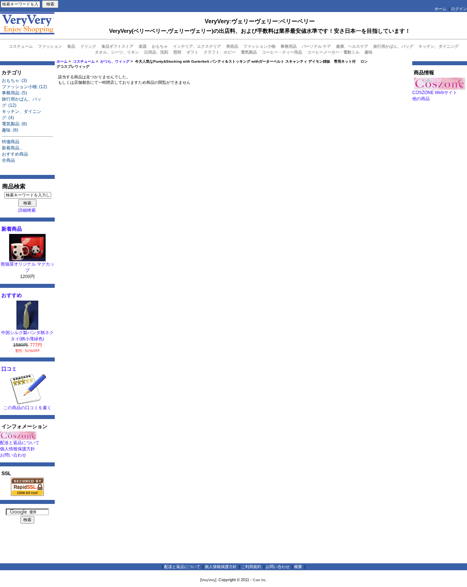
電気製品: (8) (14, 123)
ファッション (50, 46)
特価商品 (10, 141)
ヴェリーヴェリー (254, 21)
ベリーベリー (297, 21)
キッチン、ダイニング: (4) (21, 114)
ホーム (441, 9)
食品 (71, 46)
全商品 (8, 160)
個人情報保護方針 (17, 448)
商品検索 (14, 186)
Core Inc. (260, 580)
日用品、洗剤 (156, 52)
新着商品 (11, 229)
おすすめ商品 (15, 154)
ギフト (192, 52)
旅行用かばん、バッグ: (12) (21, 102)
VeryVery (217, 21)
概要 (298, 566)
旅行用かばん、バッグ (393, 46)
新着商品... (12, 147)
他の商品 (421, 98)
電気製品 (249, 52)
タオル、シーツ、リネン (117, 52)
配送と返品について (19, 442)
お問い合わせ (13, 455)
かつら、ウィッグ (115, 61)
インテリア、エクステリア (197, 46)
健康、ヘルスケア (352, 46)
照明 (177, 52)
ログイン (459, 9)
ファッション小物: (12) (24, 86)
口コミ (9, 369)
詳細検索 (27, 210)
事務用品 (289, 46)
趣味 (368, 52)
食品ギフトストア (117, 46)
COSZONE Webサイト (434, 92)
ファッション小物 (259, 46)
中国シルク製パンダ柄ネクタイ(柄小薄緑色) (27, 335)
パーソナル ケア (316, 46)
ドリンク (88, 46)
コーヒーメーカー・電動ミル (333, 52)
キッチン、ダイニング (438, 46)
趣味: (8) (10, 130)
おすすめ (11, 295)
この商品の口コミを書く (27, 407)
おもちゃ (160, 46)
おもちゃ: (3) (14, 80)
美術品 (232, 46)
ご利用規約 (251, 566)
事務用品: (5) (14, 92)
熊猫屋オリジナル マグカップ (27, 267)
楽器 (143, 46)
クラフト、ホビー (220, 52)
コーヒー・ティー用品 (282, 52)
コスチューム (84, 61)
